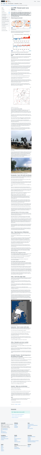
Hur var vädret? (4, 15)
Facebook (16, 404)
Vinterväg (5, 449)
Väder (2, 3)
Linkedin (18, 439)
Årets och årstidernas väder (5, 21)
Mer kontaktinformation (4, 432)
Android (32, 446)
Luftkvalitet (29, 426)
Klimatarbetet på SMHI (4, 30)
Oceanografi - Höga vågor (15, 417)
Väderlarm (5, 450)
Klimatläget (3, 11)
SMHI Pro (5, 447)
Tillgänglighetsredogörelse (4, 436)
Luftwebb (32, 437)
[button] (35, 1)
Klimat (4, 3)
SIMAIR (28, 427)
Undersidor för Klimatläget (9, 11)
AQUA (5, 445)
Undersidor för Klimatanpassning (9, 29)
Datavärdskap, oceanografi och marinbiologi (33, 440)
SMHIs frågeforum (6, 431)
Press (1, 430)
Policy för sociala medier (17, 441)
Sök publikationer (16, 447)
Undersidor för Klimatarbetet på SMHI (9, 30)
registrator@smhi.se (5, 429)
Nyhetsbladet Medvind (17, 448)
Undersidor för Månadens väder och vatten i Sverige (9, 17)
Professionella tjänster (11, 3)
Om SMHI (15, 425)
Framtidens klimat (4, 27)
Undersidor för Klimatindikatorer (9, 14)
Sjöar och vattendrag (30, 428)
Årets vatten (3, 22)
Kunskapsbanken (16, 3)
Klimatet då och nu (7, 5)
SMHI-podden (16, 427)
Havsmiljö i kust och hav (31, 424)
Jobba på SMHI (16, 424)
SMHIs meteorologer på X (20, 438)
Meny (39, 1)
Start (1, 5)
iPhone (32, 445)
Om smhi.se (2, 439)
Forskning (20, 3)
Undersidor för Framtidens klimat (9, 27)
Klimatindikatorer (4, 14)
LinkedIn (19, 404)
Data (6, 3)
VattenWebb (29, 439)
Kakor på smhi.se (3, 437)
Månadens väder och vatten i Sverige (4, 18)
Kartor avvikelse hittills (5, 24)
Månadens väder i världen (14, 5)
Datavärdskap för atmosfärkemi (31, 441)
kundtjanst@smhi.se (5, 428)
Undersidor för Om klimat (9, 9)
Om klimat (3, 9)
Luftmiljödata (29, 438)
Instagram (19, 440)
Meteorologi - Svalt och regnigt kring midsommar (18, 414)
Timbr (5, 448)
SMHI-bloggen (16, 426)
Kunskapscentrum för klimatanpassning (32, 425)
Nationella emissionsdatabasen (31, 436)
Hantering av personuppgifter (4, 438)
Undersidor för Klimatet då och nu (9, 13)
